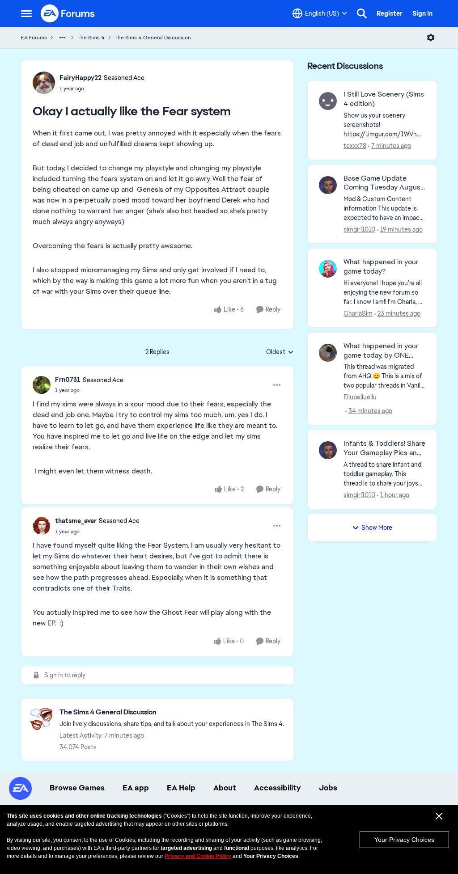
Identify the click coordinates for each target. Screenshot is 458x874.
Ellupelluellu (360, 397)
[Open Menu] (430, 37)
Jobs (328, 788)
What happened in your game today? (381, 267)
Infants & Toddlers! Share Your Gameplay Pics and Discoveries (384, 448)
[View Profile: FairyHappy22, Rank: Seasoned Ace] (44, 83)
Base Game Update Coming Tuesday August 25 (384, 183)
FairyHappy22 (80, 78)
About (224, 788)
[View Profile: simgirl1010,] (328, 185)
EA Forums (34, 37)
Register (390, 13)
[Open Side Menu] (26, 13)
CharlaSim (358, 313)
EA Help (181, 788)
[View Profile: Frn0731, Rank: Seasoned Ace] (42, 385)
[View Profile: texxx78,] (328, 101)
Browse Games (77, 788)
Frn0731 (68, 380)
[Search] (361, 13)
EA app (136, 788)
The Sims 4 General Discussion (152, 37)
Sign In (422, 13)
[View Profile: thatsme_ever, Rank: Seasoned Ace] (42, 526)
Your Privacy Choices (404, 839)
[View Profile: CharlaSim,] (328, 269)
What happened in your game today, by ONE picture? (381, 351)
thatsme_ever (76, 521)
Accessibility (277, 788)
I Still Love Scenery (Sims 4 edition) (384, 99)
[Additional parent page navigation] (62, 37)
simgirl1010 (359, 229)
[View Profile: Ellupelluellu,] (328, 353)
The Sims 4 (91, 37)
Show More (376, 528)
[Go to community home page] (68, 13)
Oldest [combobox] (280, 352)
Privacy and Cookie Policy (198, 856)
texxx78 (355, 146)
